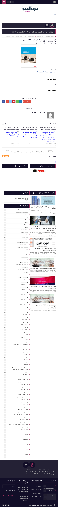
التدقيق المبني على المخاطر (22, 242)
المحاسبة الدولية (24, 294)
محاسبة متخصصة (24, 399)
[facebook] (8, 505)
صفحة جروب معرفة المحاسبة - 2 (46, 72)
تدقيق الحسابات (25, 342)
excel (27, 449)
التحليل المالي (25, 237)
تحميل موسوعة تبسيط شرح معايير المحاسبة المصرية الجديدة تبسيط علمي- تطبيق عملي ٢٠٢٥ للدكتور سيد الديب (43, 228)
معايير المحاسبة (24, 407)
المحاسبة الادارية (24, 284)
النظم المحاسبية (24, 332)
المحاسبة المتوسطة (23, 307)
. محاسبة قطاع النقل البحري (22, 209)
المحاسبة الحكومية (24, 292)
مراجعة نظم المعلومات (23, 402)
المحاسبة (26, 279)
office (27, 457)
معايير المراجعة (25, 417)
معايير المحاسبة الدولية (23, 409)
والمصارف (26, 434)
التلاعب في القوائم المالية (22, 247)
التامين (26, 234)
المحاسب (26, 274)
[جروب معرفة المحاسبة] (30, 8)
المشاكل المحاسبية (24, 322)
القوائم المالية (25, 267)
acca (27, 437)
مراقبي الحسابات (24, 404)
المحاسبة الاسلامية (24, 287)
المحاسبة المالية (24, 299)
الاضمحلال (26, 224)
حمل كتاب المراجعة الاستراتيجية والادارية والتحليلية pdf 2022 (43, 208)
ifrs (27, 452)
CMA (27, 444)
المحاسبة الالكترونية (23, 289)
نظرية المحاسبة (24, 429)
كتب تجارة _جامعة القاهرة (35, 489)
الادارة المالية (25, 219)
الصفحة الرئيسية (31, 36)
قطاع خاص (26, 362)
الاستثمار (26, 222)
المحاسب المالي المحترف (23, 277)
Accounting (25, 439)
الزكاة (27, 254)
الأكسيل (26, 227)
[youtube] (6, 505)
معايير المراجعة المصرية (23, 422)
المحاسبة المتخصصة (23, 302)
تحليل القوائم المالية (23, 339)
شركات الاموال (25, 354)
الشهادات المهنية (24, 257)
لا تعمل (26, 372)
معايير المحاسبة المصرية (23, 412)
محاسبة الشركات (24, 384)
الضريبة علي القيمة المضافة (22, 264)
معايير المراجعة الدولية (23, 419)
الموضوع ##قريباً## (36, 493)
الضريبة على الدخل (24, 262)
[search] (4, 2)
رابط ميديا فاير (51, 90)
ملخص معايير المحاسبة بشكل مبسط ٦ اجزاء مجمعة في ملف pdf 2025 (44, 249)
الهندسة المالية (25, 334)
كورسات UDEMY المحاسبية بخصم (20, 369)
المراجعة (26, 312)
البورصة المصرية (24, 232)
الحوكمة (26, 249)
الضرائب (26, 259)
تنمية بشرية (25, 349)
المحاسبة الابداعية (24, 282)
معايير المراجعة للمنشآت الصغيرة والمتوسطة (18, 424)
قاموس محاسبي (24, 359)
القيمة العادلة (25, 272)
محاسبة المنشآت (24, 389)
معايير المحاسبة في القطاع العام (21, 414)
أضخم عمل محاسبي (36, 486)
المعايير (26, 327)
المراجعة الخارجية (24, 314)
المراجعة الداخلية (24, 317)
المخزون (26, 309)
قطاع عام (26, 364)
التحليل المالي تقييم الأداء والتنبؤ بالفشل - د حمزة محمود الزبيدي (43, 287)
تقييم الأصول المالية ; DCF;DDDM (20, 344)
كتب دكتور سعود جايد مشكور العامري (20, 367)
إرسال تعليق (53, 162)
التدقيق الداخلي (25, 239)
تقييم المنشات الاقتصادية (22, 347)
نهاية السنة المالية (24, 432)
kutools (26, 454)
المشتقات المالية (24, 324)
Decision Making (24, 447)
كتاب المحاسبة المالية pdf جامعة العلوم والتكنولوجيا (43, 268)
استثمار (26, 214)
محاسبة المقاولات (24, 387)
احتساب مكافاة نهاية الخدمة (22, 212)
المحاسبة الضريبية (24, 297)
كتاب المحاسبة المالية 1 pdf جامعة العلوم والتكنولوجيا (45, 306)
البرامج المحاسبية (24, 229)
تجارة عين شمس (24, 337)
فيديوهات (26, 357)
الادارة (27, 217)
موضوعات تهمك (24, 427)
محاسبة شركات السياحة (23, 394)
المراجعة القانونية (24, 319)
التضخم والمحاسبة (24, 244)
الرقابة (27, 252)
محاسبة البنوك (25, 377)
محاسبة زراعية (25, 392)
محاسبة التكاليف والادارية (22, 382)
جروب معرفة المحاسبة (50, 143)
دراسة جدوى (25, 352)
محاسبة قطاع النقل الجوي (22, 397)
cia (27, 442)
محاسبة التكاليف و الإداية (23, 379)
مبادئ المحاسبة (25, 374)
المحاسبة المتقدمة (24, 304)
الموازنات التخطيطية (24, 329)
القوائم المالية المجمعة (23, 269)
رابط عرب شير (51, 79)
